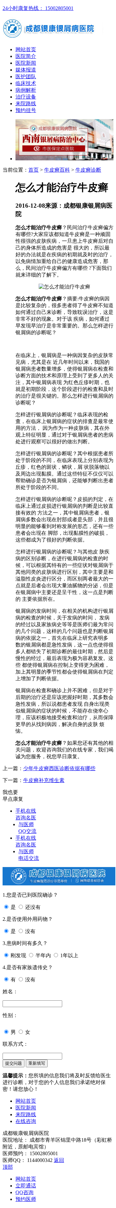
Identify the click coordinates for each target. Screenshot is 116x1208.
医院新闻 (25, 63)
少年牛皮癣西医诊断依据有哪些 (59, 768)
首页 (33, 170)
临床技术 (25, 83)
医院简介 (25, 56)
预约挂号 (25, 110)
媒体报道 (25, 69)
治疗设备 (25, 96)
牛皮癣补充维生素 (43, 780)
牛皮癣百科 (57, 170)
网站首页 (25, 49)
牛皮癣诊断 (88, 170)
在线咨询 (25, 1121)
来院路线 (25, 103)
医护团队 (25, 76)
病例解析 (25, 90)
